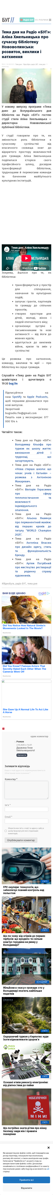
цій (48, 1169)
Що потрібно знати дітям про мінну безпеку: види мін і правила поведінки (25, 1131)
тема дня (42, 64)
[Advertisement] (27, 8)
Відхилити (26, 1188)
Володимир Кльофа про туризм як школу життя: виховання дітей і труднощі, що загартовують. (33, 452)
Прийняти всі (26, 1180)
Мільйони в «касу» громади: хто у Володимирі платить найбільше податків (23, 990)
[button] (48, 1147)
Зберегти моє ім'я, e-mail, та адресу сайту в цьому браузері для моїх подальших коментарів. (26, 831)
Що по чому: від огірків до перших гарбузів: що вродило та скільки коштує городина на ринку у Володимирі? (24, 940)
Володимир (42, 982)
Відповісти (22, 755)
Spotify (16, 396)
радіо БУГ (34, 64)
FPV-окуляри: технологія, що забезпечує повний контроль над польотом (23, 890)
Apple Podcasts (37, 396)
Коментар (11, 779)
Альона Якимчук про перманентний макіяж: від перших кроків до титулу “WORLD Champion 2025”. (33, 526)
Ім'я (8, 805)
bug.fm (13, 383)
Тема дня (18, 64)
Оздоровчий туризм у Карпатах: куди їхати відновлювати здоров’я (25, 1038)
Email (8, 816)
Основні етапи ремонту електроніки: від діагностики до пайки (25, 1084)
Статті (44, 881)
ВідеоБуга (26, 64)
